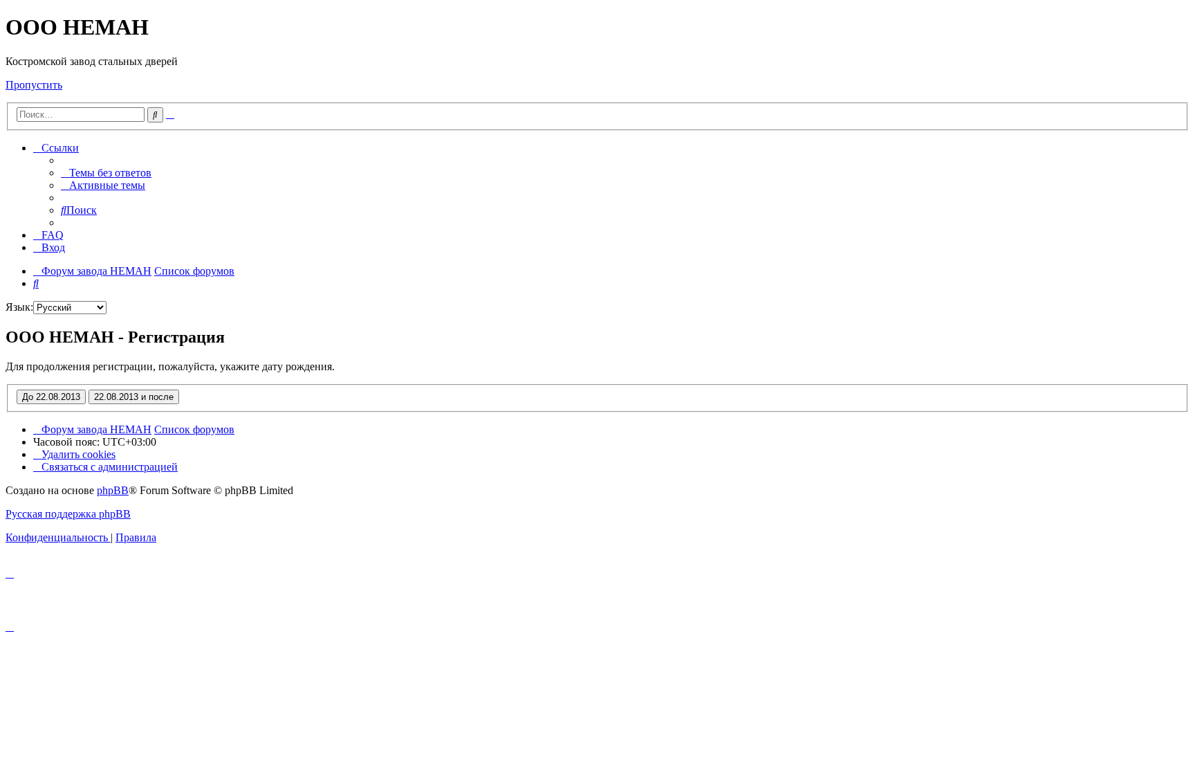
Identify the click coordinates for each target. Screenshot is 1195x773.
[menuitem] (106, 173)
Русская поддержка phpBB (68, 514)
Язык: (19, 307)
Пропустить (34, 85)
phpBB (113, 490)
